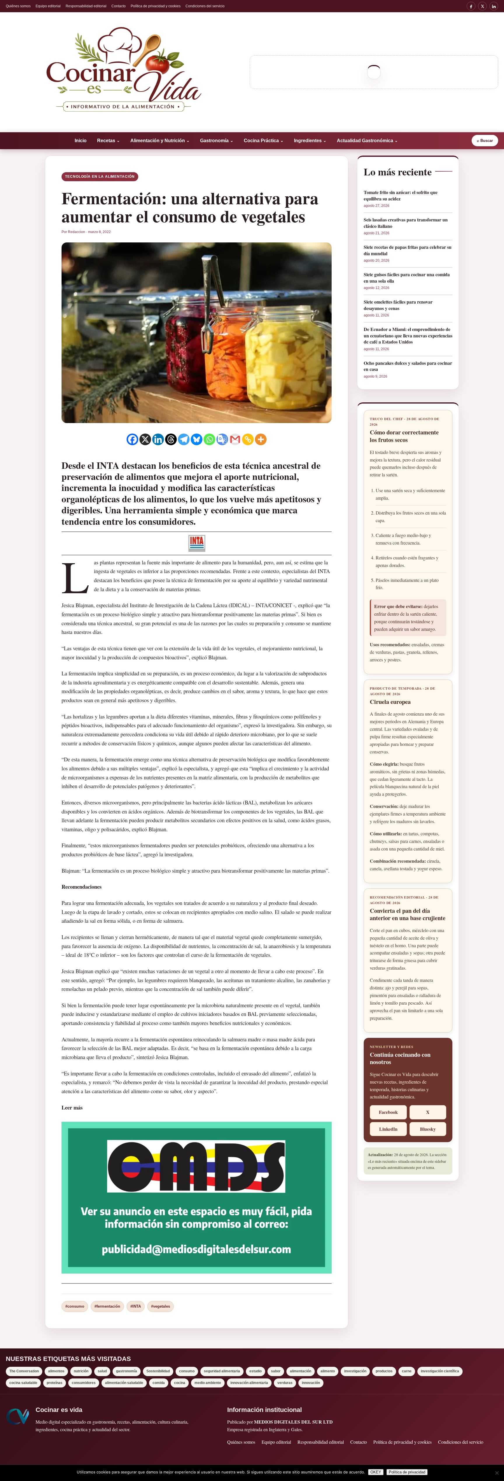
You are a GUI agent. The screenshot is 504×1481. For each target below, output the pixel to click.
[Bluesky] (196, 439)
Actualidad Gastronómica (367, 140)
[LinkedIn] (493, 6)
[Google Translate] (222, 439)
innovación (311, 1383)
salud (102, 1371)
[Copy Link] (248, 439)
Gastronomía (216, 140)
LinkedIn (388, 1129)
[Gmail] (235, 439)
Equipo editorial (48, 6)
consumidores (84, 1383)
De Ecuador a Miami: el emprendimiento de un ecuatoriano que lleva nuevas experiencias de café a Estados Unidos (408, 335)
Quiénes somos (18, 6)
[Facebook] (471, 6)
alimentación (300, 1371)
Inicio (81, 140)
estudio (255, 1371)
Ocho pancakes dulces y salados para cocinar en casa (408, 366)
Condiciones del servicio (205, 6)
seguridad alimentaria (222, 1371)
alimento (328, 1371)
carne (407, 1371)
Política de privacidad (407, 1472)
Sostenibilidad (158, 1371)
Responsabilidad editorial (86, 6)
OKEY (375, 1472)
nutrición (81, 1371)
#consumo (74, 1306)
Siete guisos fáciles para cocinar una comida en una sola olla (407, 277)
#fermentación (107, 1306)
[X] (482, 6)
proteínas (54, 1383)
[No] (497, 1473)
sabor (276, 1371)
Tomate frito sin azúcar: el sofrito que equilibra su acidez (401, 195)
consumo (187, 1371)
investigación (355, 1371)
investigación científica (440, 1371)
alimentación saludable (124, 1383)
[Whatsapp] (209, 439)
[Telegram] (184, 439)
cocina (179, 1383)
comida (159, 1383)
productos (384, 1371)
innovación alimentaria (249, 1383)
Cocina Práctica (264, 140)
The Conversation (24, 1371)
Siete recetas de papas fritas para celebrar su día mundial (408, 250)
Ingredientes (310, 140)
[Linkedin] (158, 439)
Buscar (485, 140)
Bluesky (428, 1129)
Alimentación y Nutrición (160, 140)
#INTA (135, 1306)
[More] (261, 439)
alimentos (56, 1371)
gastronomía (126, 1371)
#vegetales (160, 1306)
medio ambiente (208, 1383)
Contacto (118, 6)
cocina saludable (23, 1383)
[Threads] (171, 439)
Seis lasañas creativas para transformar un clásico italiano (406, 222)
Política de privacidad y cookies (156, 6)
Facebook (388, 1112)
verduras (285, 1383)
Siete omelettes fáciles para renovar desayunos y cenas (398, 305)
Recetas (108, 140)
